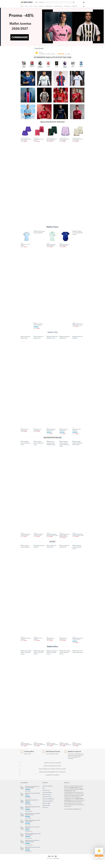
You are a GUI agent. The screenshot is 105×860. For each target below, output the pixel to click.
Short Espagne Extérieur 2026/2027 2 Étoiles (39, 535)
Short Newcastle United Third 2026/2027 (64, 140)
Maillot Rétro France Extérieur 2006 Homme (77, 744)
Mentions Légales (46, 803)
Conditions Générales (47, 786)
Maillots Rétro (52, 646)
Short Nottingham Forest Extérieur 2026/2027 (52, 140)
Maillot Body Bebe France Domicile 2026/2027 (65, 245)
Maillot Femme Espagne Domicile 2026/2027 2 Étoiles (52, 535)
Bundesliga (41, 6)
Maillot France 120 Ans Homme (25, 245)
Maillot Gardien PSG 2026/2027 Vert (64, 430)
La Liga (30, 6)
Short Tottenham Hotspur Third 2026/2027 (26, 140)
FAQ (43, 788)
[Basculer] (19, 763)
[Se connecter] (83, 6)
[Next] (101, 27)
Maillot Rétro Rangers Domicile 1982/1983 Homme (65, 744)
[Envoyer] (74, 2)
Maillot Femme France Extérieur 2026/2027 (51, 245)
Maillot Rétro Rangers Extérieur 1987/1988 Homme (39, 744)
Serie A (35, 6)
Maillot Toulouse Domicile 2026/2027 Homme (77, 639)
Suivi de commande (46, 796)
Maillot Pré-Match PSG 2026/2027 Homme (51, 430)
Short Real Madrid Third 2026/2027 (39, 140)
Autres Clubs (67, 6)
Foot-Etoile (56, 858)
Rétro (22, 6)
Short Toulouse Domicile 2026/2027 (26, 639)
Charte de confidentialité (48, 799)
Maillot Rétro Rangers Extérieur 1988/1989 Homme (26, 744)
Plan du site (45, 807)
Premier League (48, 6)
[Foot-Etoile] (27, 2)
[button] (83, 2)
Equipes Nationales (58, 6)
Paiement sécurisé (46, 794)
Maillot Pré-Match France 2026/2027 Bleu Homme (77, 324)
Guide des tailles (46, 805)
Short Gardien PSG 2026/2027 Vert (37, 430)
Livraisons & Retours (47, 792)
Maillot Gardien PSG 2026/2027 (76, 430)
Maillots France (52, 227)
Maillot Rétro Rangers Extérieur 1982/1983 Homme (52, 744)
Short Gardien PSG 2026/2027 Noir (24, 430)
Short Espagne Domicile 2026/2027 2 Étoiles (25, 535)
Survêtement (74, 6)
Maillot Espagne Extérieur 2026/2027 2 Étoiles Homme (78, 535)
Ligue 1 (26, 6)
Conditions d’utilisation (47, 801)
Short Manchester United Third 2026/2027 (77, 140)
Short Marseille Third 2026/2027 (38, 639)
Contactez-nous (46, 790)
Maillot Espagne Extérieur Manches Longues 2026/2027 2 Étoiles (65, 535)
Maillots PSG (52, 332)
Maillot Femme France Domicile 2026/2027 (38, 324)
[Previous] (4, 27)
